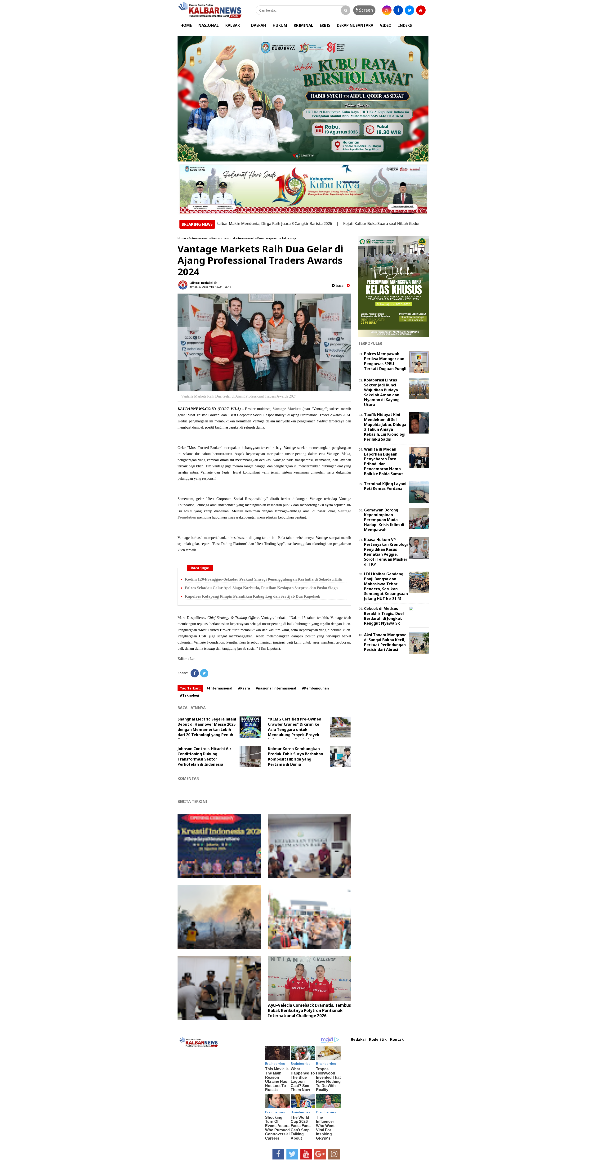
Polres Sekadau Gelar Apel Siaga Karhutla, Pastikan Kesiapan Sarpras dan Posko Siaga (261, 588)
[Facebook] (195, 673)
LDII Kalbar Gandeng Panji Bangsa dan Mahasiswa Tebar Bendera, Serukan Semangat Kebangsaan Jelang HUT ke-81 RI (386, 586)
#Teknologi (189, 695)
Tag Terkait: (190, 688)
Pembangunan (267, 238)
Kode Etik (378, 1039)
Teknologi (288, 238)
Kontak (397, 1039)
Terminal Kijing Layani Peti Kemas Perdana (385, 486)
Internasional (198, 238)
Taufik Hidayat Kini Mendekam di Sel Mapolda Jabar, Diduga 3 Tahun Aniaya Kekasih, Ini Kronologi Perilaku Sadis (385, 427)
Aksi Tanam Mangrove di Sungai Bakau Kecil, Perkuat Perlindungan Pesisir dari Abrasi (385, 642)
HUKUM (280, 25)
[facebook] (398, 10)
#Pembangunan (315, 688)
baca (339, 285)
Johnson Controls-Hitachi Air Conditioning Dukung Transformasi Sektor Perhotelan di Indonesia (204, 756)
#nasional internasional (276, 688)
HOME (186, 25)
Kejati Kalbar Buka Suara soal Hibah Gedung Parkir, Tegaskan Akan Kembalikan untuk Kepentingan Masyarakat (402, 223)
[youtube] (421, 10)
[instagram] (387, 10)
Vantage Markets (287, 409)
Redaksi (358, 1039)
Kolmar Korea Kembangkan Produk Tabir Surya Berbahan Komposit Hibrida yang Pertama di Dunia (295, 756)
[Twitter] (204, 673)
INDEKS (405, 25)
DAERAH (258, 25)
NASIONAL (208, 25)
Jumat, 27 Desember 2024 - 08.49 (210, 286)
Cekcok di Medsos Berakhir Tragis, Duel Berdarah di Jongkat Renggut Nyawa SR (384, 616)
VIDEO (386, 25)
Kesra (215, 238)
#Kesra (244, 688)
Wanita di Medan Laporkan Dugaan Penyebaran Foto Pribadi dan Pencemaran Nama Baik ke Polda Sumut (383, 461)
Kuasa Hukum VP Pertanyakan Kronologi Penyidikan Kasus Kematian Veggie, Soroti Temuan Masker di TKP (386, 552)
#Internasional (219, 688)
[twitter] (409, 10)
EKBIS (325, 25)
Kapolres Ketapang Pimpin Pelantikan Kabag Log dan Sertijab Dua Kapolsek (252, 596)
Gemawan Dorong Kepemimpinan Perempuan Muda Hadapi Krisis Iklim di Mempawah (384, 519)
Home (182, 238)
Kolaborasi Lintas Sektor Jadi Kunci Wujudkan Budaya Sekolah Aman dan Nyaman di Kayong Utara (382, 392)
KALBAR (232, 25)
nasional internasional (238, 238)
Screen (365, 10)
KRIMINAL (303, 25)
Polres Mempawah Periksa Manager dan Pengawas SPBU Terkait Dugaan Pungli (385, 361)
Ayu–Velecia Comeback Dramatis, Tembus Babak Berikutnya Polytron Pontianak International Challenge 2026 (309, 1010)
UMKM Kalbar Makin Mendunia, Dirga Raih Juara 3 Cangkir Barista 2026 (226, 223)
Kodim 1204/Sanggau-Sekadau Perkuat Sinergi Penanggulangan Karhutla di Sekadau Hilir (264, 579)
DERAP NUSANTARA (355, 25)
